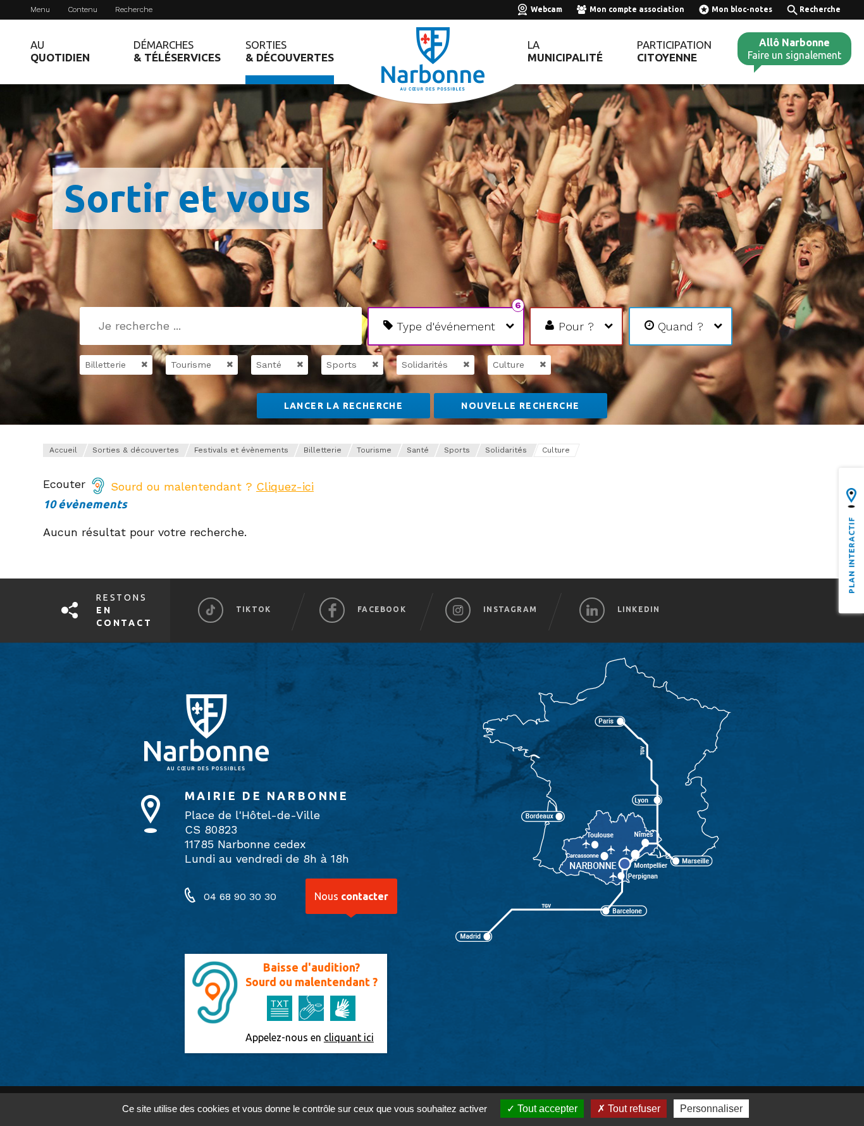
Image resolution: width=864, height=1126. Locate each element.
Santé (418, 450)
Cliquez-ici (285, 486)
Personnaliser (711, 1108)
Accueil (63, 450)
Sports (457, 450)
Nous (351, 896)
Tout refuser (632, 1108)
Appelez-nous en (309, 1037)
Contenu (82, 9)
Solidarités (506, 450)
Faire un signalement (794, 49)
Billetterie (323, 450)
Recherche (133, 9)
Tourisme (374, 450)
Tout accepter (546, 1108)
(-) (131, 364)
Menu (40, 9)
